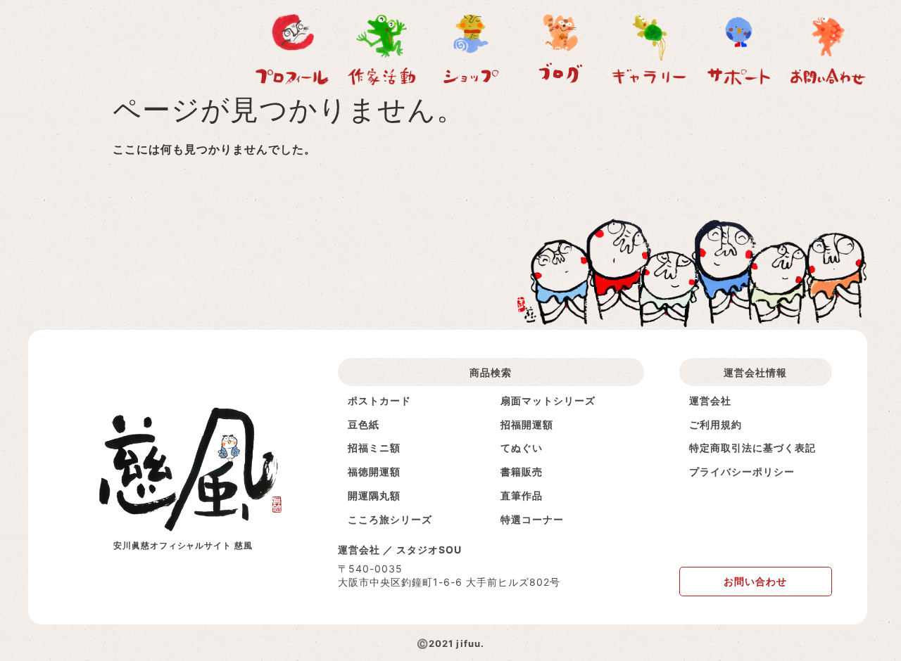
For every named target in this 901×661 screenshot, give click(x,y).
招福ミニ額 (374, 448)
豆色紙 (363, 424)
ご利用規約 (715, 424)
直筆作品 (521, 495)
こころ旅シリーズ (390, 519)
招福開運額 (526, 424)
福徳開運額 (374, 471)
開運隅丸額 (374, 495)
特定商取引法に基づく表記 (752, 448)
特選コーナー (532, 519)
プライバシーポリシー (742, 471)
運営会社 (710, 400)
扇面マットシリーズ (548, 400)
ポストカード (379, 400)
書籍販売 (521, 471)
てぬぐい (521, 448)
